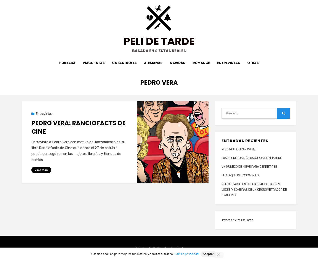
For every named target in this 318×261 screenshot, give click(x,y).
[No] (218, 255)
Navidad (177, 63)
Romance (201, 63)
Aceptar (208, 254)
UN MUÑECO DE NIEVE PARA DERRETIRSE (249, 167)
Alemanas (153, 63)
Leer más (41, 169)
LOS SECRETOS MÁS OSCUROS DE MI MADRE (252, 158)
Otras (253, 63)
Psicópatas (94, 63)
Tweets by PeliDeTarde (237, 220)
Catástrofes (124, 63)
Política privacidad (187, 254)
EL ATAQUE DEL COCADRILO (240, 175)
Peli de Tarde (159, 41)
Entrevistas (228, 63)
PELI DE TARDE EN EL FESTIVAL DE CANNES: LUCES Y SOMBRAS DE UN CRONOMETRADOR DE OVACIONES (254, 189)
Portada (67, 63)
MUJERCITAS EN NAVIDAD (239, 149)
